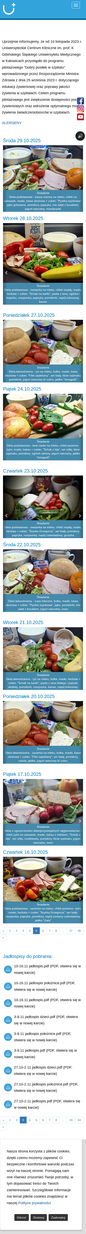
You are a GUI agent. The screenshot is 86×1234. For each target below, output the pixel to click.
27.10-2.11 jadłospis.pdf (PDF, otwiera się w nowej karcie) (47, 1104)
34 (79, 1120)
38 (79, 930)
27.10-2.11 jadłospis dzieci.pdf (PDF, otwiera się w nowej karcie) (43, 1070)
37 (71, 930)
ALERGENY (12, 123)
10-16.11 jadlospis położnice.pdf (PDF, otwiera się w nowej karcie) (44, 986)
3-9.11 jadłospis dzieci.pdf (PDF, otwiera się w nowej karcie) (46, 1020)
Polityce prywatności (34, 1203)
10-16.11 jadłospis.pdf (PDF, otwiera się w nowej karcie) (47, 969)
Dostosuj (38, 1217)
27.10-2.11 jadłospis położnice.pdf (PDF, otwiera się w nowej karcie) (46, 1087)
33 (71, 1120)
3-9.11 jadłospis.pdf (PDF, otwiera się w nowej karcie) (45, 1053)
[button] (5, 178)
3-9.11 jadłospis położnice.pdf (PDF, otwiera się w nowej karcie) (42, 1037)
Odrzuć (21, 1217)
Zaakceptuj (58, 1217)
